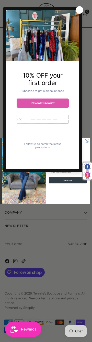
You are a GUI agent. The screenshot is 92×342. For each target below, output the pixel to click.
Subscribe (67, 180)
